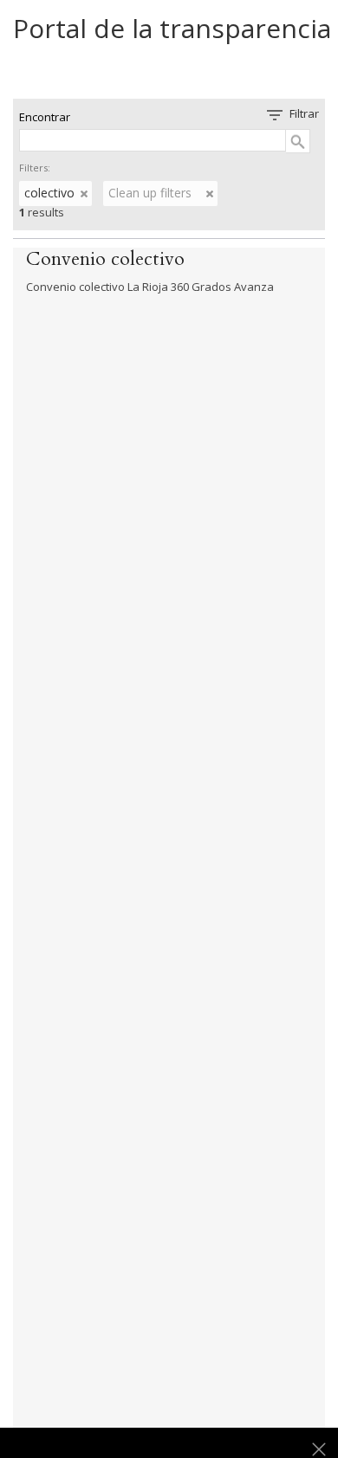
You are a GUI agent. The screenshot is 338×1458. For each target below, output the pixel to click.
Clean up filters (150, 192)
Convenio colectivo (105, 259)
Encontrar (44, 117)
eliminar (84, 193)
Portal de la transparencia (172, 28)
